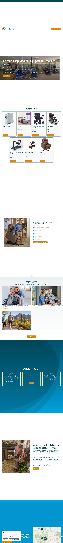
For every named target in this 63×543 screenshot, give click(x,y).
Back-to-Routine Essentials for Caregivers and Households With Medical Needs (15, 306)
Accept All (16, 539)
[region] (11, 536)
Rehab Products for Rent (37, 237)
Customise (5, 539)
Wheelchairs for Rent (37, 231)
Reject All (11, 539)
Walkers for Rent (36, 234)
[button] (45, 539)
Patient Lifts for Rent (37, 239)
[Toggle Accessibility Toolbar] (61, 537)
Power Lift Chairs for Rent (38, 236)
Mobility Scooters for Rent (38, 233)
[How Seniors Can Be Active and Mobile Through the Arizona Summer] (16, 320)
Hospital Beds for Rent (37, 225)
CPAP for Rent (36, 228)
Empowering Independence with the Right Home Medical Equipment (46, 305)
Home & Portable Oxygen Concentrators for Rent (41, 227)
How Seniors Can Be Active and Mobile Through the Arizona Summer (16, 331)
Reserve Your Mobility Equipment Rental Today (36, 0)
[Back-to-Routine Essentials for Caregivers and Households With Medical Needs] (16, 295)
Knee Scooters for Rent (37, 230)
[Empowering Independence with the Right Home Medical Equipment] (46, 295)
